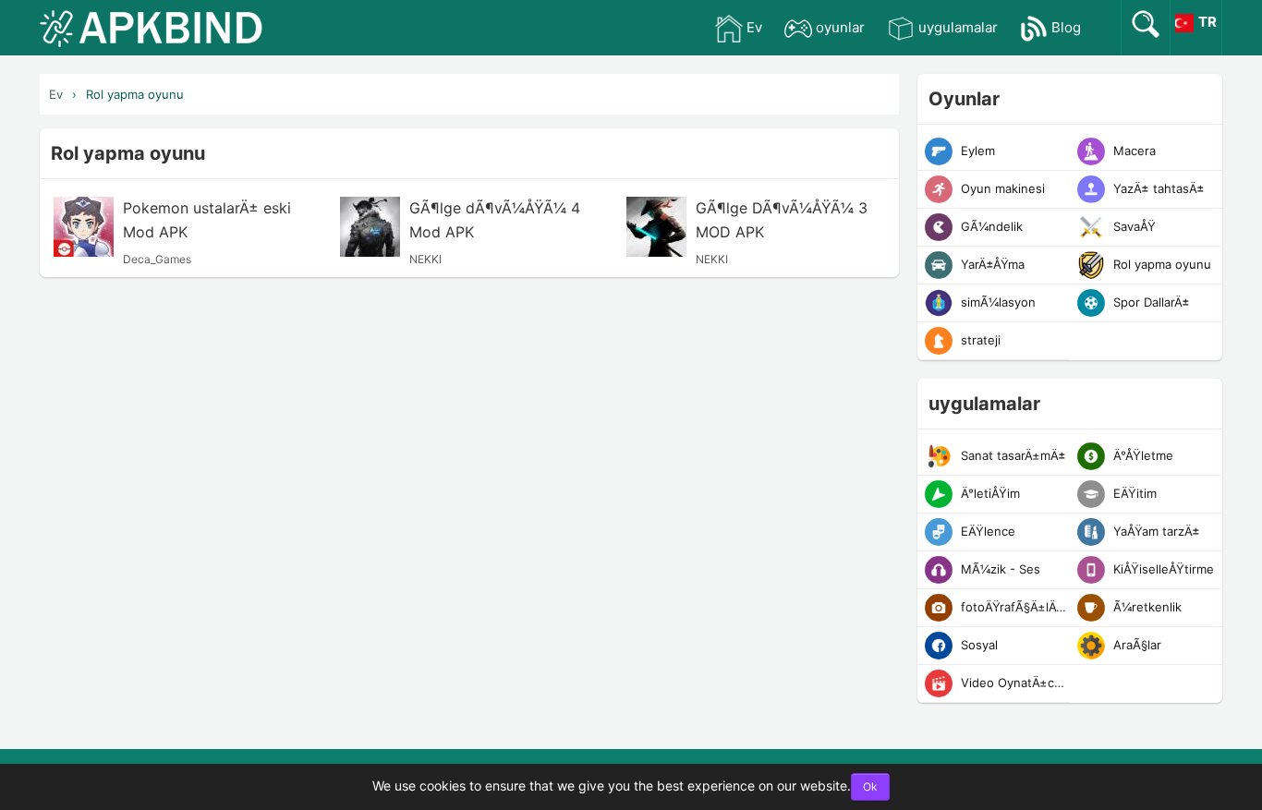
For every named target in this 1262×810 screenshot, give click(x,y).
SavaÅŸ (1133, 226)
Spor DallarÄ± (1150, 302)
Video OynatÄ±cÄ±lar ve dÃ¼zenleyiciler (1013, 682)
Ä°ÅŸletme (1141, 455)
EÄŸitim (1133, 493)
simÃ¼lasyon (996, 302)
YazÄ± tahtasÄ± (1157, 188)
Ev (754, 27)
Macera (1133, 150)
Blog (1066, 27)
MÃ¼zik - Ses (998, 569)
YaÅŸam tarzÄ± (1155, 531)
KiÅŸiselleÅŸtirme (1162, 569)
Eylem (976, 150)
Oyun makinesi (1001, 188)
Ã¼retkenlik (1146, 606)
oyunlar (840, 27)
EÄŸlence (986, 531)
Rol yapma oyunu (135, 94)
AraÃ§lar (1135, 644)
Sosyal (977, 644)
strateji (979, 339)
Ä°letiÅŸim (988, 493)
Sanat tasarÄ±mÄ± (1011, 455)
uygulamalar (958, 27)
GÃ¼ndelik (990, 226)
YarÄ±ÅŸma (991, 264)
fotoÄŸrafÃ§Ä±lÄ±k (1013, 606)
